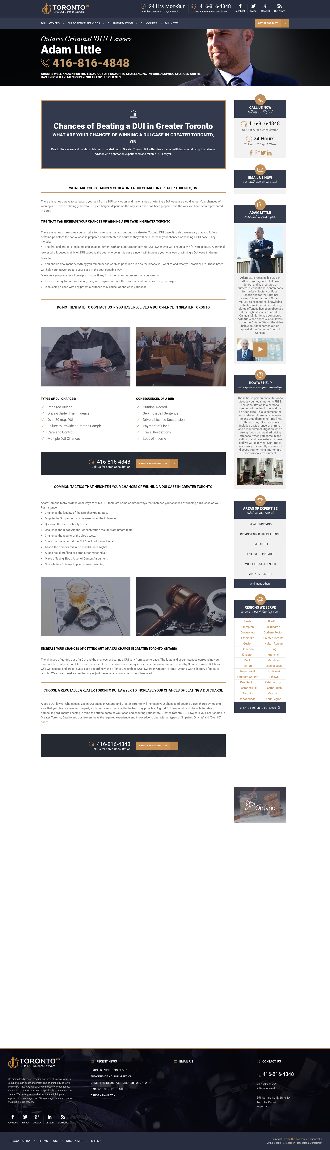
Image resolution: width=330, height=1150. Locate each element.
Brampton (247, 627)
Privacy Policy (19, 1140)
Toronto (248, 693)
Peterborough (273, 682)
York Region (273, 699)
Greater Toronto (273, 638)
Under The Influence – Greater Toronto (119, 1082)
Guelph (247, 643)
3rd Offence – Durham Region (111, 1076)
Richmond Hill (248, 688)
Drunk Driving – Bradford (109, 1070)
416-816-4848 (89, 63)
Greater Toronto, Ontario (56, 717)
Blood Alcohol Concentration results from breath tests (98, 530)
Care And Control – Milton (110, 1089)
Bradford (273, 621)
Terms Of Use (48, 1140)
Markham (274, 660)
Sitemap (97, 1140)
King (273, 649)
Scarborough (273, 688)
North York (274, 671)
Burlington (273, 627)
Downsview (247, 632)
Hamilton (248, 649)
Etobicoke (247, 638)
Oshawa (274, 677)
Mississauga (273, 665)
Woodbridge (247, 699)
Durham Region (273, 632)
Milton (247, 665)
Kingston (247, 654)
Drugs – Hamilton (103, 1095)
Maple (248, 660)
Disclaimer (74, 1140)
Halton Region (273, 643)
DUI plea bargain (100, 206)
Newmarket (247, 671)
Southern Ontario (247, 677)
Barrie (247, 621)
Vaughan (273, 693)
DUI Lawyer (164, 154)
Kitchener (274, 654)
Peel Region (247, 682)
